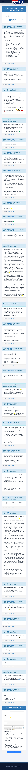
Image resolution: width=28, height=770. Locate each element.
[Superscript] (12, 728)
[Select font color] (14, 728)
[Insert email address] (20, 728)
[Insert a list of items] (4, 729)
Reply (9, 63)
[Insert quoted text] (6, 729)
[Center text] (10, 729)
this (19, 679)
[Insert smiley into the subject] (10, 717)
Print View (20, 8)
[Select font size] (15, 728)
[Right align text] (12, 729)
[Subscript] (10, 728)
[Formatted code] (7, 729)
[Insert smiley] (14, 729)
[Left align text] (9, 729)
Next (22, 10)
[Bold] (4, 728)
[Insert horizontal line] (21, 728)
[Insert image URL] (18, 728)
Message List (17, 7)
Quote (12, 63)
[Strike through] (9, 728)
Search (11, 8)
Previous (18, 10)
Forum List (10, 7)
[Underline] (7, 728)
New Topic (6, 8)
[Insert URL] (17, 728)
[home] (18, 1)
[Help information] (23, 728)
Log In (15, 8)
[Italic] (6, 728)
